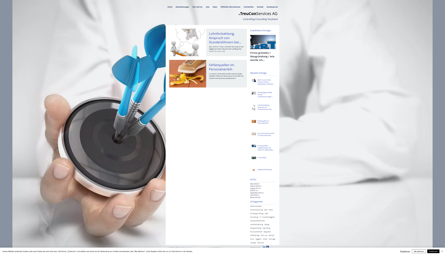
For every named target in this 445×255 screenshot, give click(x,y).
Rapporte (267, 232)
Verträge (272, 239)
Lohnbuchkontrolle (257, 221)
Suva (252, 239)
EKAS (271, 210)
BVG (265, 210)
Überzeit (260, 243)
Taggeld (258, 239)
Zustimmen (433, 251)
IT (260, 217)
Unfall (265, 239)
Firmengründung (256, 213)
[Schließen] (442, 251)
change (253, 243)
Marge (266, 224)
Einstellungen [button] (405, 251)
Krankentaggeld (268, 217)
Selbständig (254, 235)
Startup (271, 235)
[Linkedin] (264, 247)
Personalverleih (256, 232)
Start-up (264, 235)
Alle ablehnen (419, 251)
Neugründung (255, 228)
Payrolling (266, 228)
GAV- (266, 213)
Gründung (254, 217)
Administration (256, 206)
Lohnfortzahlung (256, 224)
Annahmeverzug (256, 210)
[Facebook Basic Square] (267, 247)
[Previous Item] (254, 42)
